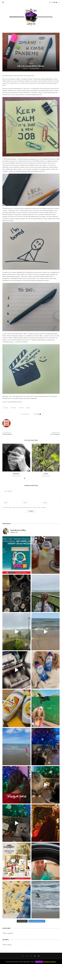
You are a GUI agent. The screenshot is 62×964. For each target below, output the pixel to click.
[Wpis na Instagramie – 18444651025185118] (16, 593)
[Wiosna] (46, 457)
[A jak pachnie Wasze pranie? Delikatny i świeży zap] (16, 899)
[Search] (59, 2)
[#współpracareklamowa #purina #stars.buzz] (16, 555)
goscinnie (13, 407)
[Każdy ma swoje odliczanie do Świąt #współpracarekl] (16, 823)
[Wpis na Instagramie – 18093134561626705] (16, 631)
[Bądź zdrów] (16, 457)
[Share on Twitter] (38, 414)
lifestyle (21, 407)
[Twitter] (51, 2)
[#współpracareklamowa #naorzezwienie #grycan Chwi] (45, 555)
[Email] (56, 2)
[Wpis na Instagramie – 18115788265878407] (45, 631)
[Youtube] (54, 2)
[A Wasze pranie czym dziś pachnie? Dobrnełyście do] (45, 670)
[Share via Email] (40, 414)
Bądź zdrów (16, 473)
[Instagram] (52, 2)
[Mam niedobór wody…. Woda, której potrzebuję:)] (16, 746)
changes (5, 407)
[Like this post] (35, 414)
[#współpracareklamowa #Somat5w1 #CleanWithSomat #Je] (16, 670)
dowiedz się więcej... (50, 961)
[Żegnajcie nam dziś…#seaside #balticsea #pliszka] (45, 899)
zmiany (28, 407)
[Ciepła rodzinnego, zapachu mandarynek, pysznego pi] (16, 785)
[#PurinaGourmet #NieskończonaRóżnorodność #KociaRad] (16, 861)
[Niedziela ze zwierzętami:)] (45, 708)
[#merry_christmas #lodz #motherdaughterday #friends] (45, 823)
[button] (4, 461)
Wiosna (46, 473)
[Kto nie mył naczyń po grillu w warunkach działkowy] (16, 708)
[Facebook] (49, 2)
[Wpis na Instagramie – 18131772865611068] (45, 593)
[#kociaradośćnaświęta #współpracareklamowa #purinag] (45, 785)
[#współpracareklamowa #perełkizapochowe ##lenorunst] (45, 861)
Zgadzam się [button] (39, 961)
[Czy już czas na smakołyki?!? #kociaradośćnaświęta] (45, 746)
